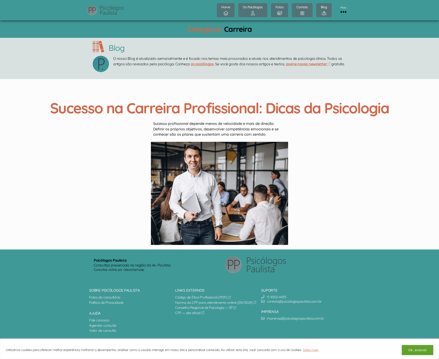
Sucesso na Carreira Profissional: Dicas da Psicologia (219, 108)
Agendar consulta (102, 325)
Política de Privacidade (106, 302)
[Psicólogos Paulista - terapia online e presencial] (259, 264)
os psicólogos (202, 64)
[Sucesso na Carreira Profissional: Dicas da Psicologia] (219, 193)
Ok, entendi (417, 350)
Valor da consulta (102, 330)
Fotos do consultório (104, 297)
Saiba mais (310, 350)
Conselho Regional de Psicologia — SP (204, 307)
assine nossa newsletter (307, 64)
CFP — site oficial (188, 313)
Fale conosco (99, 320)
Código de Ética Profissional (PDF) (201, 297)
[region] (219, 349)
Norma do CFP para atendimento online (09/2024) (214, 302)
